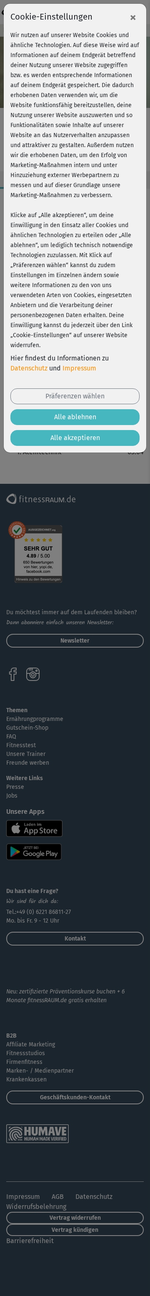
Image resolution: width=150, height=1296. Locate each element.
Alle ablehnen (75, 417)
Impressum (79, 368)
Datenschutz (29, 368)
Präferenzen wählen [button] (75, 396)
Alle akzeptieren (75, 438)
